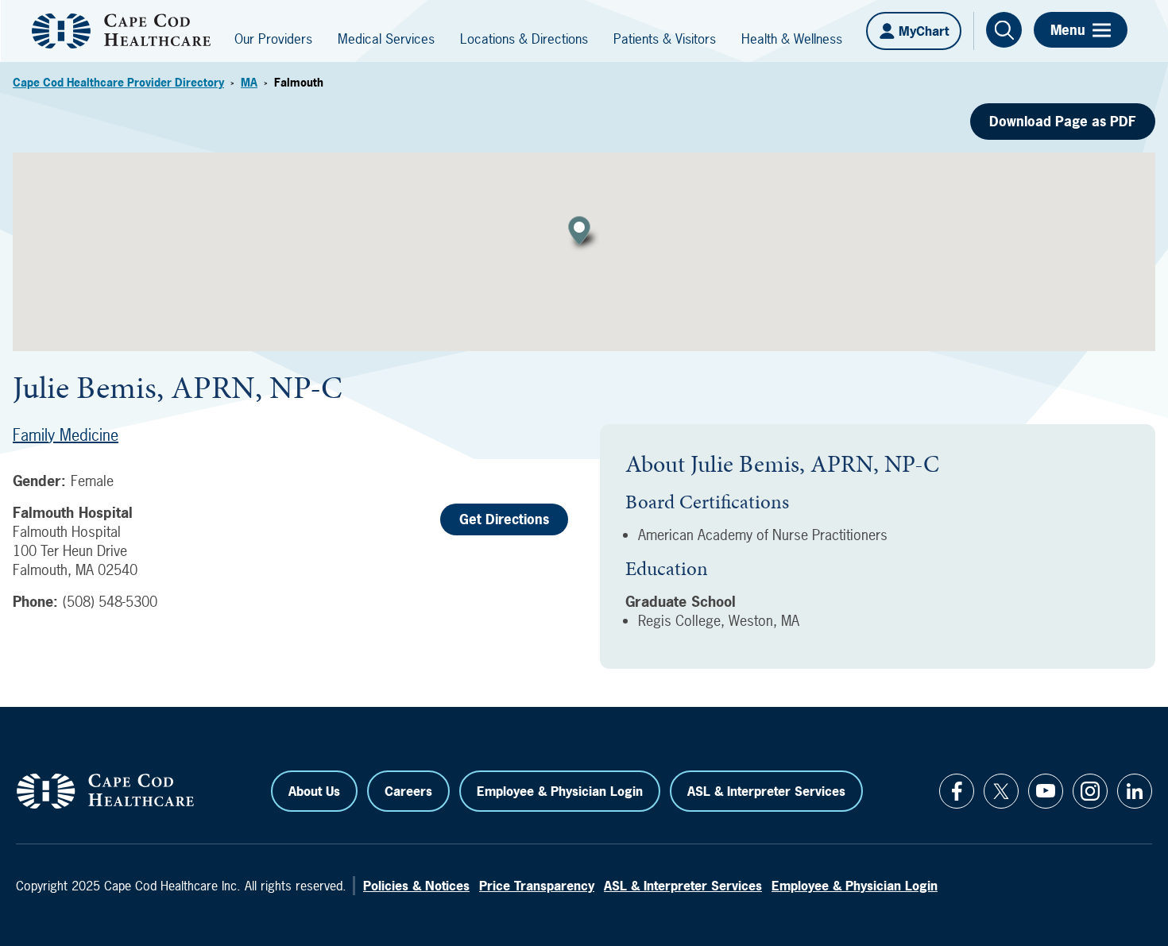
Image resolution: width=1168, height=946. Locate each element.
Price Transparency (536, 885)
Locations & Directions (524, 38)
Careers (408, 791)
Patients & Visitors (664, 38)
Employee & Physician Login (560, 791)
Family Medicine (65, 435)
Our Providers (273, 38)
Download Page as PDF (1062, 121)
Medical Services (386, 38)
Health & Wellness (791, 38)
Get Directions (504, 519)
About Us (314, 791)
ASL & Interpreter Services (766, 791)
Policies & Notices (416, 885)
